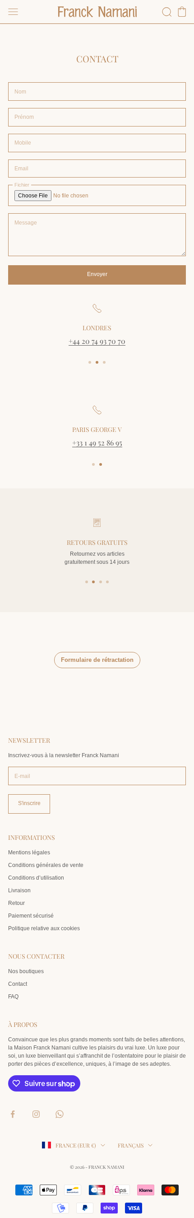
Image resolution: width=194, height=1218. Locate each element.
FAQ (13, 996)
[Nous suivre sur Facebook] (12, 1114)
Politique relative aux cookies (44, 928)
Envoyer (97, 274)
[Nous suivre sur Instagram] (36, 1114)
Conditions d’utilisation (36, 878)
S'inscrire (29, 803)
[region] (97, 325)
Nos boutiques (26, 971)
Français (130, 1145)
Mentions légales (29, 852)
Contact (17, 984)
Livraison (19, 890)
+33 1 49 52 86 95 (97, 442)
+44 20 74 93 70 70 (97, 341)
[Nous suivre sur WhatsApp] (59, 1114)
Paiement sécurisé (31, 916)
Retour (16, 903)
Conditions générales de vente (45, 865)
